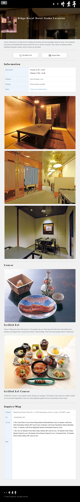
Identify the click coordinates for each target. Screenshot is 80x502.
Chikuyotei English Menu (38, 89)
